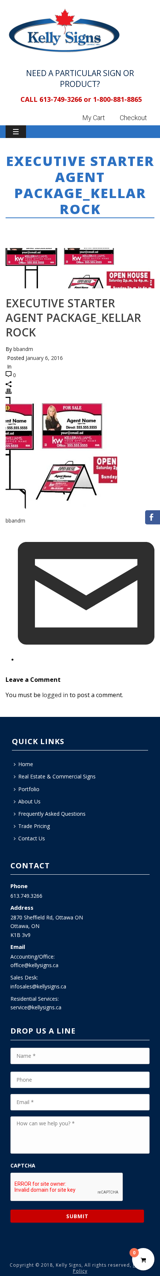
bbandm (23, 348)
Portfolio (28, 789)
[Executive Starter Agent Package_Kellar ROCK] (80, 268)
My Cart (93, 118)
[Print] (9, 392)
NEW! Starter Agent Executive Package (74, 229)
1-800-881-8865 (117, 99)
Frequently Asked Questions (52, 813)
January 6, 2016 (44, 357)
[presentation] (67, 1187)
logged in (55, 695)
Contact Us (31, 838)
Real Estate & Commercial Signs (57, 776)
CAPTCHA (22, 1165)
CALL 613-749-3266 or (55, 99)
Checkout (133, 118)
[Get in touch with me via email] (86, 659)
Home (13, 229)
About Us (29, 801)
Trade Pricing (34, 826)
